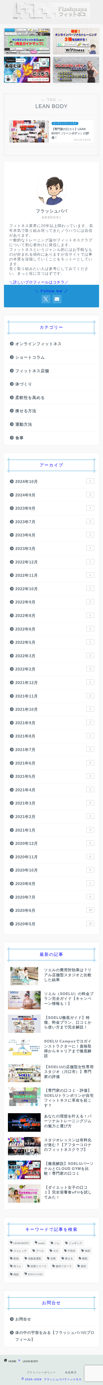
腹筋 (83, 1266)
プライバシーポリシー (41, 1372)
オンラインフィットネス (38, 343)
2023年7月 (53, 522)
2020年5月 (53, 924)
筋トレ (17, 1266)
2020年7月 (53, 897)
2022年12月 (53, 562)
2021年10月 (53, 709)
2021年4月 (53, 790)
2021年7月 (53, 749)
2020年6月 (53, 910)
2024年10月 (53, 481)
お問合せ (23, 1319)
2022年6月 (53, 629)
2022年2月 (53, 669)
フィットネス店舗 (32, 371)
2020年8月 (53, 883)
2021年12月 (53, 682)
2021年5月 (53, 776)
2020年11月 (53, 857)
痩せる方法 (25, 411)
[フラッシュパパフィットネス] (51, 17)
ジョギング (75, 1243)
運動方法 (23, 424)
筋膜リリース (38, 1266)
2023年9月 (53, 508)
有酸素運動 (34, 1258)
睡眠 (84, 1258)
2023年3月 (53, 548)
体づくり (23, 384)
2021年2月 (53, 816)
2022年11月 (53, 575)
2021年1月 (53, 830)
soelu (41, 1243)
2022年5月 (53, 642)
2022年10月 (53, 589)
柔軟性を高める (30, 397)
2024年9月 (53, 495)
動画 (16, 1258)
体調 (87, 1250)
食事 (19, 438)
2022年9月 (53, 602)
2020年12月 (53, 843)
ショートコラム (30, 357)
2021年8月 (53, 736)
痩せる (69, 1258)
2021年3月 (53, 803)
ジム (56, 1243)
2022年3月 (53, 656)
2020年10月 (53, 870)
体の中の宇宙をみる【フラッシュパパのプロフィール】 (55, 1336)
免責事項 (71, 1372)
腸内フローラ (64, 1266)
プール (40, 1250)
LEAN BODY (21, 1243)
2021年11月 (53, 696)
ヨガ (55, 1250)
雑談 (16, 1274)
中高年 (72, 1250)
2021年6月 (53, 763)
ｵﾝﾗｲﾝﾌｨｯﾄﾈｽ (35, 1274)
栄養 (53, 1258)
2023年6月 (53, 535)
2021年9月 (53, 723)
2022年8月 (53, 615)
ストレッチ (20, 1250)
